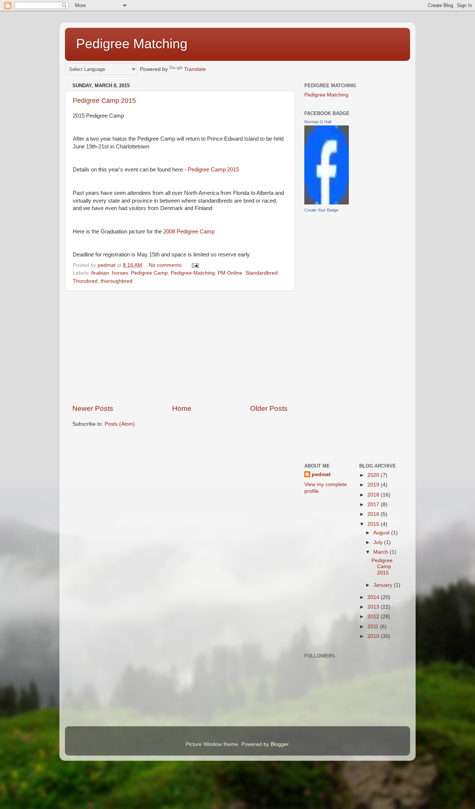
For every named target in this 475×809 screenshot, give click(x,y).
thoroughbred (116, 281)
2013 (374, 607)
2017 (374, 504)
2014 (374, 597)
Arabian (100, 273)
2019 (374, 485)
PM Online (230, 273)
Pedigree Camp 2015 (104, 100)
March (381, 552)
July (378, 542)
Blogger (279, 744)
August (382, 532)
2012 (374, 616)
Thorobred (85, 281)
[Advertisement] (180, 347)
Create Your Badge (321, 210)
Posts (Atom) (120, 424)
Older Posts (269, 408)
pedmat (321, 474)
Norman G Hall (317, 121)
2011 (373, 626)
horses (120, 273)
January (383, 585)
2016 (374, 514)
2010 (374, 636)
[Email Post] (194, 265)
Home (181, 408)
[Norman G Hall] (326, 203)
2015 (374, 524)
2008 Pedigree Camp (188, 232)
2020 (374, 475)
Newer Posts (92, 408)
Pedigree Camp (149, 273)
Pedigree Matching (131, 43)
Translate (195, 69)
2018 (374, 495)
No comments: (166, 265)
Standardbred (261, 273)
